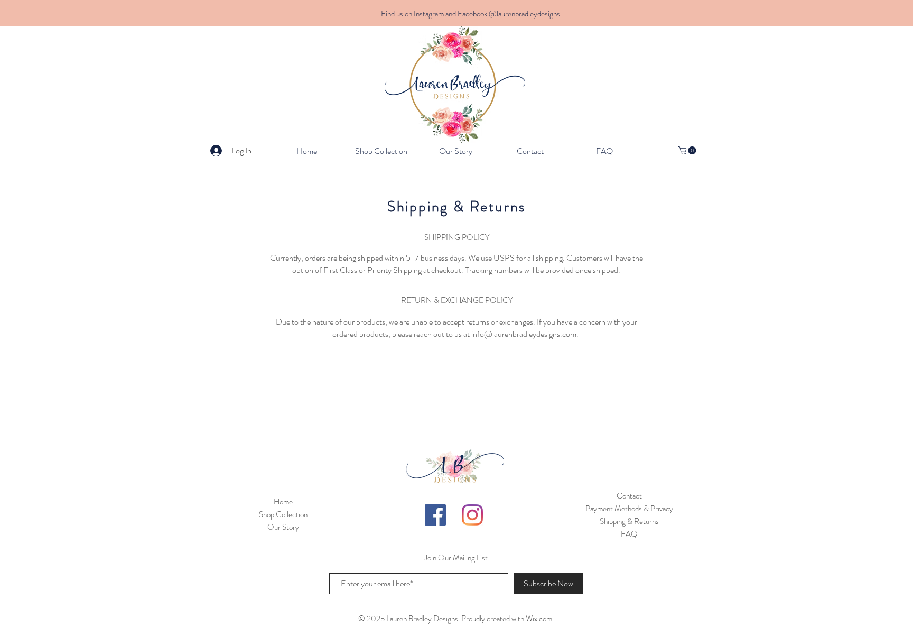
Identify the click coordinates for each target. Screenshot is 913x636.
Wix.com (539, 618)
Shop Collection (283, 514)
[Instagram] (472, 515)
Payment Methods (613, 508)
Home (283, 502)
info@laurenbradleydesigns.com (523, 334)
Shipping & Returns (629, 521)
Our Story (283, 527)
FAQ (629, 534)
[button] (688, 150)
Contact (629, 496)
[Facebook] (435, 515)
